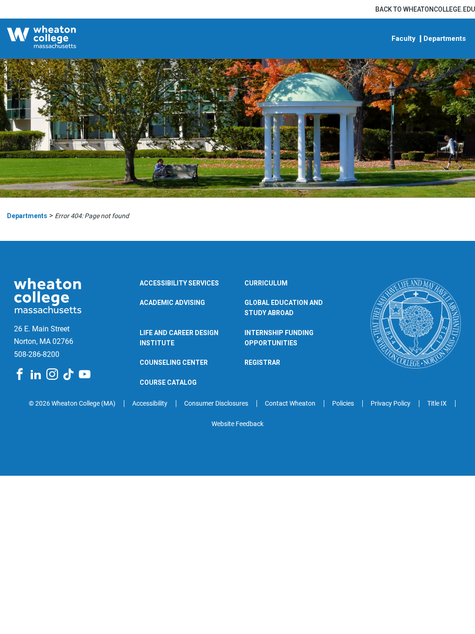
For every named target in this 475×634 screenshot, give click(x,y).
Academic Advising (172, 302)
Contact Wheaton (290, 403)
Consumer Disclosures (216, 403)
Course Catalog (168, 382)
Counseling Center (174, 362)
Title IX (437, 403)
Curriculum (266, 283)
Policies (343, 403)
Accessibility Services (179, 283)
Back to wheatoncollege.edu (425, 9)
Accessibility (149, 403)
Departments (445, 38)
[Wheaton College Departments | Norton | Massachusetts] (62, 38)
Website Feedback (237, 423)
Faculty (404, 38)
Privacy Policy (391, 403)
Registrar (262, 362)
